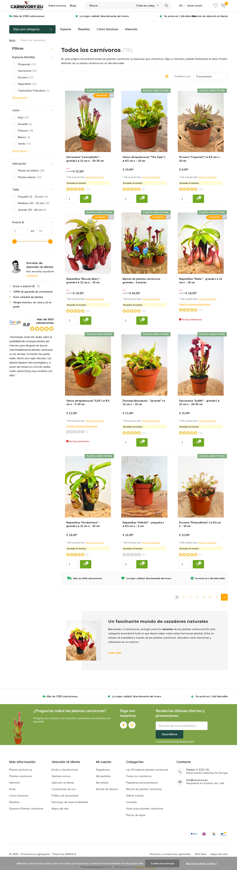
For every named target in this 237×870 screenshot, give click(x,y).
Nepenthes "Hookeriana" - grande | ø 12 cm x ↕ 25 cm (83, 524)
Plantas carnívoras (20, 776)
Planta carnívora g (20, 769)
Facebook (123, 725)
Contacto (32, 275)
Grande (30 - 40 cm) (32, 209)
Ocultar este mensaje (162, 863)
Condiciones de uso (64, 789)
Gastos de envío (95, 177)
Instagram (132, 725)
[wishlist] (215, 5)
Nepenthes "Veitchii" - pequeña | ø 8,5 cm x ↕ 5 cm (143, 524)
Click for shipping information (194, 304)
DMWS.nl (70, 854)
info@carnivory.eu (197, 780)
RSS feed (200, 854)
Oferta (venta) (134, 795)
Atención (131, 29)
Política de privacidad (65, 795)
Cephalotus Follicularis (33, 90)
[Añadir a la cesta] (85, 199)
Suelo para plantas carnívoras (144, 808)
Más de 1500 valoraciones (29, 16)
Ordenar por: (182, 76)
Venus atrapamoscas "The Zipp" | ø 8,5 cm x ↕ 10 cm (144, 158)
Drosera (25, 77)
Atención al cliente (63, 782)
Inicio (12, 40)
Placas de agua (135, 815)
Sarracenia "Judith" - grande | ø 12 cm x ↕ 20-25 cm (199, 402)
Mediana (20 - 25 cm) (33, 203)
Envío (12, 789)
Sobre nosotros (57, 5)
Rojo (23, 117)
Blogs (73, 5)
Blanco (24, 137)
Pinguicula (27, 64)
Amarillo (25, 124)
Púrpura (25, 130)
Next (224, 597)
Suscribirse (169, 734)
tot (31, 231)
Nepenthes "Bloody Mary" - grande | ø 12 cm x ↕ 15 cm (83, 280)
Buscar (166, 5)
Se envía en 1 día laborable (180, 16)
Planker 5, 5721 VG (197, 769)
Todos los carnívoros (139, 776)
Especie (65, 29)
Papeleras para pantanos (142, 782)
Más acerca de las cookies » (201, 863)
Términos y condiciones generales (170, 854)
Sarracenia (27, 70)
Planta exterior (29, 177)
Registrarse (103, 769)
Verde (24, 143)
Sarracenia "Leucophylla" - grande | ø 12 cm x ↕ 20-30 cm (85, 158)
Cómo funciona (107, 29)
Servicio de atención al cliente (210, 16)
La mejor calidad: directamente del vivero (104, 16)
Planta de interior (31, 170)
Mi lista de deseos (107, 789)
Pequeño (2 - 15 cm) (33, 196)
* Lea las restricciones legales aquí (175, 741)
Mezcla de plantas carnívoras (144, 789)
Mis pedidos (103, 776)
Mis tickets (102, 782)
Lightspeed (43, 854)
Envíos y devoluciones (65, 769)
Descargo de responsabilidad (70, 802)
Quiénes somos (61, 776)
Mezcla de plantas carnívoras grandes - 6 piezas (141, 280)
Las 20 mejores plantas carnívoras (147, 769)
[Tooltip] (38, 287)
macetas (131, 802)
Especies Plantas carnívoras (26, 808)
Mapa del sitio (60, 808)
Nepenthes (27, 84)
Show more (19, 97)
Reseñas (84, 29)
